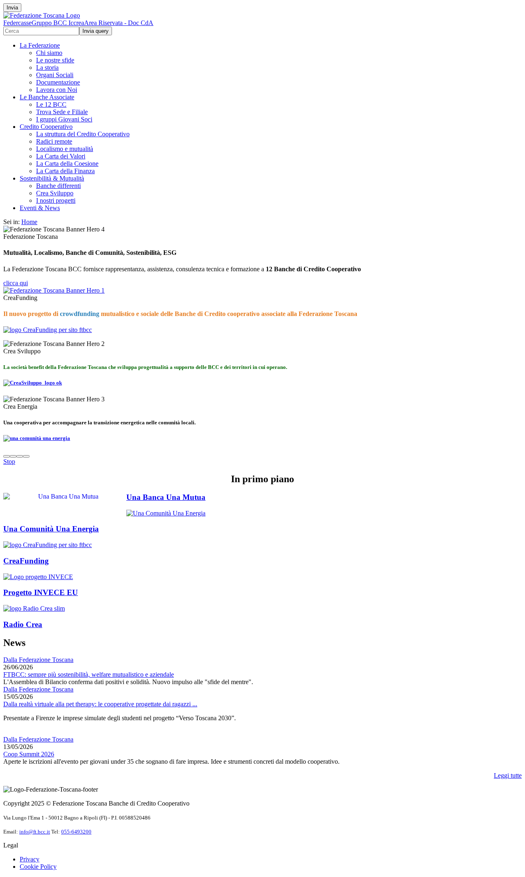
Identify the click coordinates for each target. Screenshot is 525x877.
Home (29, 221)
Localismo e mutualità (64, 148)
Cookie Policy (38, 866)
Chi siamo (49, 52)
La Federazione (40, 45)
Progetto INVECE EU (40, 592)
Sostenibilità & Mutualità (52, 178)
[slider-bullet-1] (6, 456)
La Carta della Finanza (65, 170)
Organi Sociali (54, 74)
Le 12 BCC (51, 104)
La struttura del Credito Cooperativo (83, 134)
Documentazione (58, 82)
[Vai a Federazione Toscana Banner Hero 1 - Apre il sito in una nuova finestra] (54, 290)
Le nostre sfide (55, 60)
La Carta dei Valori (60, 156)
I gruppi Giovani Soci (64, 119)
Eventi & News (40, 207)
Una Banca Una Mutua (165, 497)
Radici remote (54, 141)
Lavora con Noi (56, 89)
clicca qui (15, 282)
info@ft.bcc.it (34, 832)
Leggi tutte (508, 775)
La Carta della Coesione (67, 163)
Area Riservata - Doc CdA (118, 22)
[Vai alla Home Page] (41, 15)
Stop (9, 461)
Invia (12, 8)
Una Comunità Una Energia (51, 528)
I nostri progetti (55, 200)
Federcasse (17, 22)
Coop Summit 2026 (28, 754)
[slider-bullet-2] (13, 456)
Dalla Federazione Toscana (38, 659)
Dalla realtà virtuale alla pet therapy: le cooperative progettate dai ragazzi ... (100, 704)
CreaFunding (26, 560)
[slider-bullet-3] (19, 456)
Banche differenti (58, 185)
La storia (47, 67)
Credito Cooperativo (46, 126)
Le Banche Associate (47, 97)
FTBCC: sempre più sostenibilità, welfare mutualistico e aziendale (88, 674)
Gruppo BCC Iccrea (58, 22)
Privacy (29, 859)
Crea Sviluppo (54, 193)
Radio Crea (22, 624)
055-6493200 (76, 832)
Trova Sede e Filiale (62, 111)
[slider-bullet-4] (26, 456)
